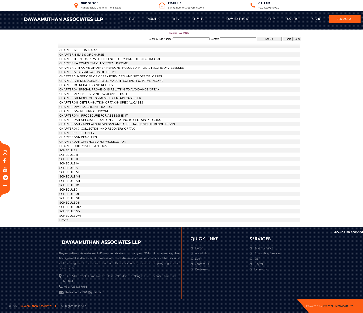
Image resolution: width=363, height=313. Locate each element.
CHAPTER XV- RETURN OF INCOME (84, 111)
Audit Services (263, 248)
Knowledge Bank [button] (236, 19)
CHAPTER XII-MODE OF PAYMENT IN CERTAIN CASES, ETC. (101, 98)
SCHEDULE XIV (70, 207)
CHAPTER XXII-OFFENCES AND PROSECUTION (92, 141)
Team (176, 19)
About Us (153, 19)
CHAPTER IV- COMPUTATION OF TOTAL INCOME (93, 63)
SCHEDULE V (68, 167)
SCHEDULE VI (69, 172)
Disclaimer (201, 269)
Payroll (259, 264)
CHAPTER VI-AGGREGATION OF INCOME (88, 72)
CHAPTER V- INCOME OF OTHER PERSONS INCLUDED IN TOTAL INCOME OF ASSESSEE (121, 67)
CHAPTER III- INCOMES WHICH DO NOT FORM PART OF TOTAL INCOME (110, 59)
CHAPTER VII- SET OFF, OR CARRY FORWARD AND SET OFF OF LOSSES (110, 76)
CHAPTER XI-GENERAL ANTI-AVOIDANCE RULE (93, 93)
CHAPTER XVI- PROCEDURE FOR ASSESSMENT (93, 115)
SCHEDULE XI (69, 193)
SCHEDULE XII (69, 198)
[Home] (63, 20)
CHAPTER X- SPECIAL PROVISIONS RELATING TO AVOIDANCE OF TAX (109, 89)
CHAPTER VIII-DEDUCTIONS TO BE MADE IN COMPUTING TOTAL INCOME (111, 80)
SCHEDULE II (68, 154)
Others (63, 220)
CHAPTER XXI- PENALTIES (78, 137)
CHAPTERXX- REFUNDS (76, 133)
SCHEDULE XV (69, 211)
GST (257, 259)
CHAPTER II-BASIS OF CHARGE (81, 54)
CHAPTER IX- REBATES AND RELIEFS (86, 85)
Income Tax (261, 269)
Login (198, 259)
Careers (293, 19)
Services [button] (198, 19)
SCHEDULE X (68, 189)
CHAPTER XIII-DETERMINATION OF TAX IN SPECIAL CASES (101, 102)
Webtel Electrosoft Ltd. (338, 306)
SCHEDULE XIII (69, 202)
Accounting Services (267, 253)
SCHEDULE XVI (70, 215)
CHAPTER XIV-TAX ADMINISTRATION (85, 106)
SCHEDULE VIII (70, 180)
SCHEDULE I (68, 150)
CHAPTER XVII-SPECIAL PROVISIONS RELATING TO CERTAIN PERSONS (110, 119)
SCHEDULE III (68, 159)
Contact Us (344, 19)
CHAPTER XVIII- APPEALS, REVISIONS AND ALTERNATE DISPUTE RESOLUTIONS (117, 124)
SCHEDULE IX (69, 185)
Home (131, 19)
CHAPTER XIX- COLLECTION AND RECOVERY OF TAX (97, 128)
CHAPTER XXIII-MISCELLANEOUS (83, 146)
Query (271, 19)
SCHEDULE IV (69, 163)
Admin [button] (316, 19)
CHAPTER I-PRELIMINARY (78, 50)
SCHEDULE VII (69, 176)
